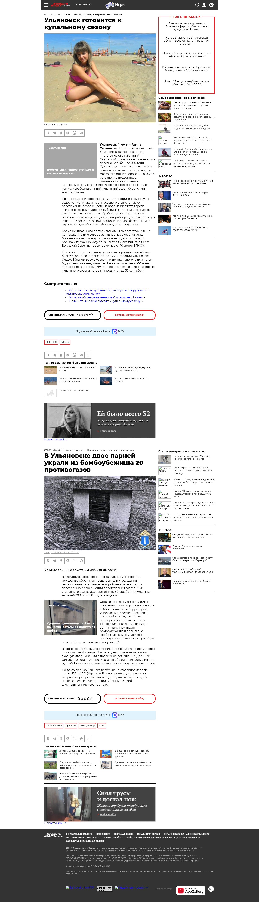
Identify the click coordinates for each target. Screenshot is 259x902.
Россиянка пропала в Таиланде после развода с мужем (189, 228)
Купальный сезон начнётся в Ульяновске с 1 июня (106, 297)
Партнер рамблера (164, 889)
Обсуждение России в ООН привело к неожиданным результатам (192, 535)
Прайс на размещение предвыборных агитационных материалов (163, 837)
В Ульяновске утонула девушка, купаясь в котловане (132, 369)
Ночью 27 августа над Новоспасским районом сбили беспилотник (187, 55)
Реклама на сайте (112, 837)
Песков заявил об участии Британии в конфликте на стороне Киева (192, 182)
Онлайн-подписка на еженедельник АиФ (187, 834)
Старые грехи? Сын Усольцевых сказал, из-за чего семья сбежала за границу (193, 470)
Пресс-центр (103, 834)
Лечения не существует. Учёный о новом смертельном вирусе (192, 457)
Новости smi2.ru (56, 439)
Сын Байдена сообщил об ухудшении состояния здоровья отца (193, 570)
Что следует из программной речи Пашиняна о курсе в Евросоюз (191, 205)
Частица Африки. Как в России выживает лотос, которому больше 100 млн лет (193, 140)
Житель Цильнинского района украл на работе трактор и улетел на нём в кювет (78, 776)
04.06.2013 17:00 (52, 14)
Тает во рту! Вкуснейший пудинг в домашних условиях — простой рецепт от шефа (192, 105)
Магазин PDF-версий (148, 834)
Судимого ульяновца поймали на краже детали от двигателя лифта (133, 763)
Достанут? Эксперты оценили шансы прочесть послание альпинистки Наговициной (194, 505)
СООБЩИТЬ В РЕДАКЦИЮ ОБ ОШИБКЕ (85, 841)
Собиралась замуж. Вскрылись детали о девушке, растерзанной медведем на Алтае (192, 163)
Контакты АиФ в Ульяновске (82, 837)
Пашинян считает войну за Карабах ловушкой (191, 582)
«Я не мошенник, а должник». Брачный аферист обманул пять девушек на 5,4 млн (186, 26)
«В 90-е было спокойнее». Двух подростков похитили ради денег (192, 127)
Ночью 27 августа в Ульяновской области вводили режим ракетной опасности (186, 40)
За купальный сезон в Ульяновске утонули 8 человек (78, 380)
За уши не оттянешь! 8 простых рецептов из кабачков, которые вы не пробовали (194, 117)
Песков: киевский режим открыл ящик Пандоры (190, 193)
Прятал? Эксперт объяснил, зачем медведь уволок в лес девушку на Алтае (192, 494)
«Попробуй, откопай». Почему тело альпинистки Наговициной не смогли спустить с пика (193, 152)
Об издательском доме (79, 834)
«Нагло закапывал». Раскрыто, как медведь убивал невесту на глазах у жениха (193, 517)
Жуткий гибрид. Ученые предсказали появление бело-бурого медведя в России (194, 482)
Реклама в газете (123, 834)
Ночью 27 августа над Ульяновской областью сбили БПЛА (186, 83)
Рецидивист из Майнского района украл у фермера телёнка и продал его (77, 765)
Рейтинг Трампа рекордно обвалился (187, 547)
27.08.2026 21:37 (52, 450)
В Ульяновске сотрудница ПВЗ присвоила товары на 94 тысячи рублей (132, 754)
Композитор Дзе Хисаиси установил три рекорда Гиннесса (192, 217)
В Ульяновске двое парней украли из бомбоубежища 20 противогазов (186, 69)
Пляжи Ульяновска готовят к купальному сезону (104, 301)
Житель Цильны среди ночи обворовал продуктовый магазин (77, 752)
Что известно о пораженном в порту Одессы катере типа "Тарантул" (192, 559)
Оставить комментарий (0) (129, 315)
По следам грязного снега (73, 390)
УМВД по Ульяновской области (61, 552)
